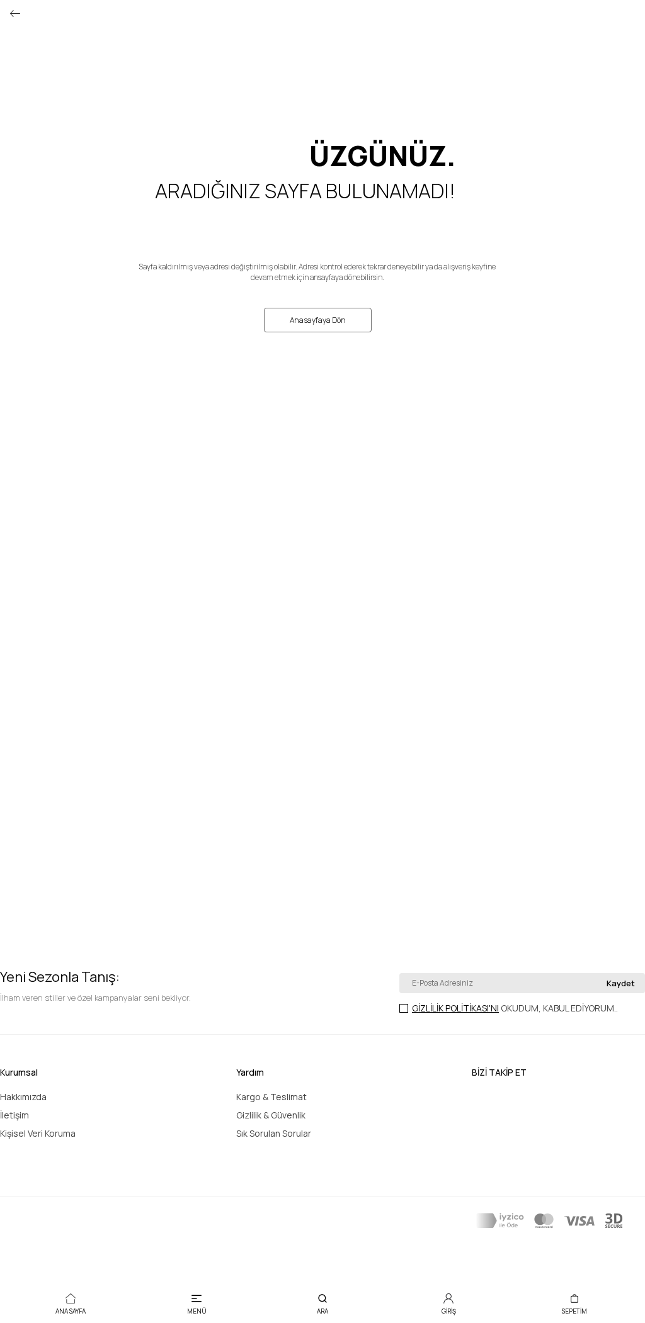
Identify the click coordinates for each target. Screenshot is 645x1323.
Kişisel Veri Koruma (38, 1133)
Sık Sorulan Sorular (273, 1133)
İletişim (14, 1115)
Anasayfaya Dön (318, 320)
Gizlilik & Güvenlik (270, 1115)
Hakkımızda (23, 1097)
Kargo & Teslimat (271, 1097)
